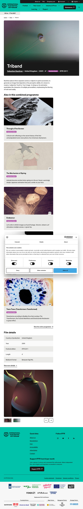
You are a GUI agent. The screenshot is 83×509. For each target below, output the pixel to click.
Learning (34, 9)
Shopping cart (51, 1)
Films (10, 17)
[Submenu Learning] (39, 9)
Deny (17, 270)
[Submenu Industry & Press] (59, 5)
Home (5, 17)
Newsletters (34, 441)
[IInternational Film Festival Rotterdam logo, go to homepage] (10, 5)
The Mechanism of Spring (16, 173)
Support (45, 9)
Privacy (77, 478)
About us (37, 1)
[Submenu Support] (50, 9)
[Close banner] (76, 237)
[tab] (8, 420)
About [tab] (66, 242)
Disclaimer (59, 478)
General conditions (68, 478)
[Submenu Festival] (30, 5)
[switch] (32, 263)
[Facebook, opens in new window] (68, 438)
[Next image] (51, 420)
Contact (32, 453)
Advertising (33, 450)
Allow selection (41, 270)
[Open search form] (79, 7)
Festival (25, 5)
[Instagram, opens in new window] (58, 438)
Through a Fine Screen (15, 129)
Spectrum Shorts (53, 71)
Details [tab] (42, 242)
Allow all (65, 270)
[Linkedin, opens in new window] (74, 438)
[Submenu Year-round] (43, 5)
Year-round (36, 5)
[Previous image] (46, 420)
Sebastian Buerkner (15, 71)
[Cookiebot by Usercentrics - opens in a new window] (65, 237)
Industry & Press (51, 5)
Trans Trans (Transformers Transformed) (21, 309)
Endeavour (10, 218)
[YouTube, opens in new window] (63, 438)
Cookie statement (49, 478)
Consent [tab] (17, 242)
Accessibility (34, 447)
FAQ (43, 1)
